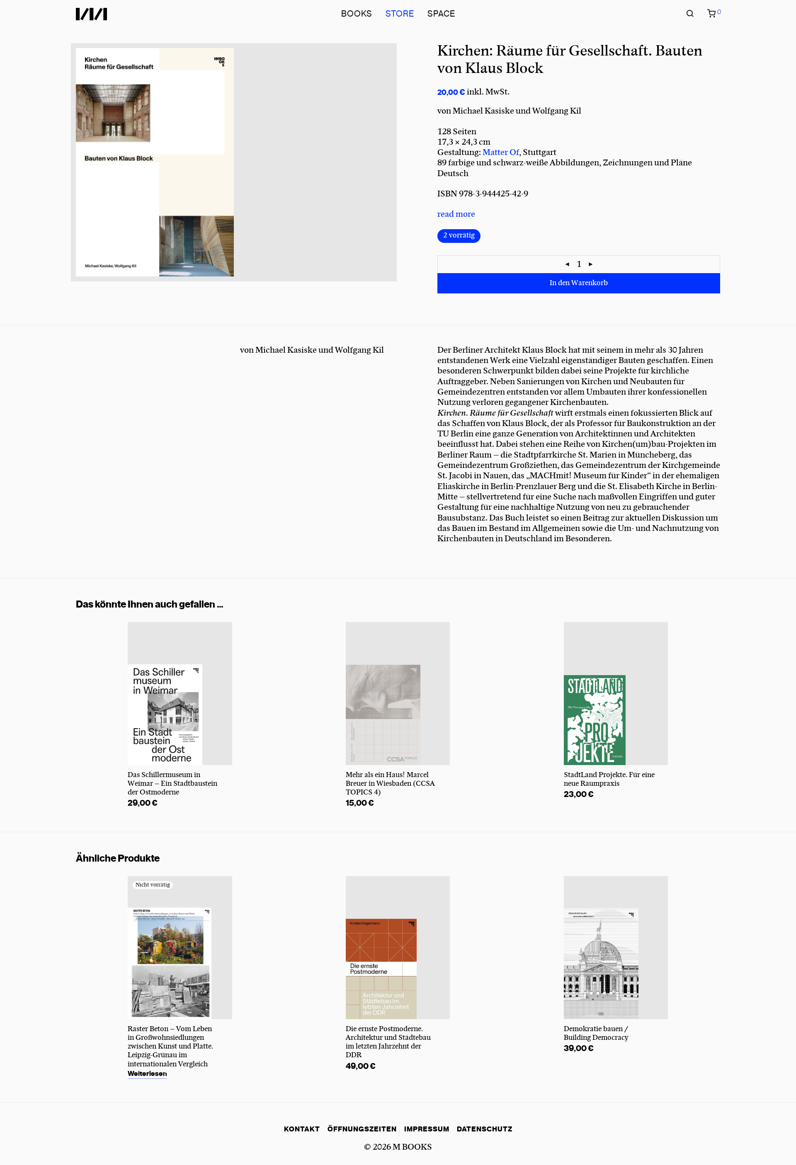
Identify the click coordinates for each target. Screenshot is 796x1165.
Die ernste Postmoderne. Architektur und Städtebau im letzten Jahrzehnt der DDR (388, 1042)
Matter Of (501, 152)
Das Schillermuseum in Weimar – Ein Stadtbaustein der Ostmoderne (172, 784)
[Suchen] (690, 14)
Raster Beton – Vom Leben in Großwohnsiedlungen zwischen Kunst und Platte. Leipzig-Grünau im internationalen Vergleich (170, 1046)
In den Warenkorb (579, 283)
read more (456, 214)
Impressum (426, 1129)
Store (400, 14)
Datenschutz (484, 1129)
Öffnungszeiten (362, 1129)
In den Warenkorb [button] (153, 803)
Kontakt (302, 1129)
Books (356, 14)
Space (441, 14)
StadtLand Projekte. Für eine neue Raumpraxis (609, 779)
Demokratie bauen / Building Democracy (596, 1033)
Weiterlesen (147, 1073)
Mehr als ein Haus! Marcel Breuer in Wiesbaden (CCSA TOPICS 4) (390, 784)
